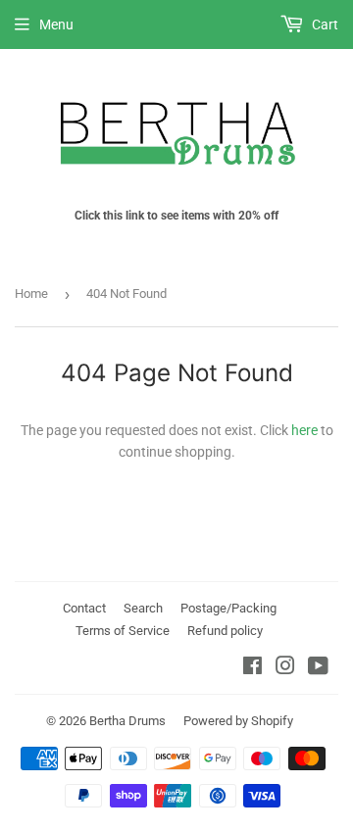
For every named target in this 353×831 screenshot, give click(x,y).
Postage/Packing (228, 608)
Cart (323, 24)
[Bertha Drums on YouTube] (318, 668)
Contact (84, 608)
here (304, 430)
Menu (56, 24)
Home (31, 293)
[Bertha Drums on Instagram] (285, 668)
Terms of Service (123, 630)
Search (143, 608)
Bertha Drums (127, 720)
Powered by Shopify (238, 720)
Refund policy (225, 630)
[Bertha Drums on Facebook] (252, 668)
